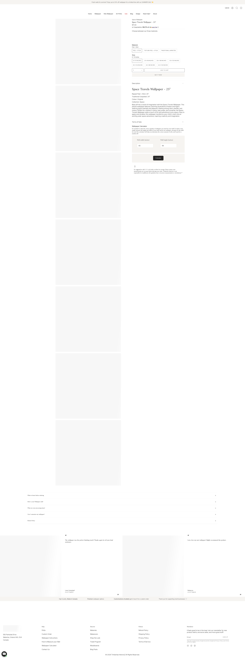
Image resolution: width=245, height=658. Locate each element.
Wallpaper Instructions (49, 638)
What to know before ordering (36, 495)
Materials (93, 630)
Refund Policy (143, 630)
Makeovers (94, 634)
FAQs (43, 630)
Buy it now (158, 75)
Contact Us (46, 649)
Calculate (158, 158)
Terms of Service (144, 642)
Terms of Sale (137, 122)
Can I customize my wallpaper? (36, 514)
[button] (97, 14)
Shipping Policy (144, 634)
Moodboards (94, 646)
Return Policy (31, 521)
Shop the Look (95, 638)
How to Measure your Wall (51, 642)
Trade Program (95, 642)
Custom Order (47, 634)
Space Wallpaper (137, 19)
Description (136, 83)
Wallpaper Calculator (49, 646)
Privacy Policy (144, 638)
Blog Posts (94, 649)
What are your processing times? (36, 508)
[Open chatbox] (4, 654)
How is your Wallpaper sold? (35, 502)
